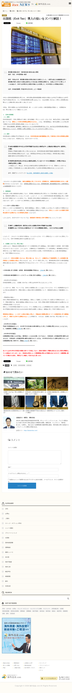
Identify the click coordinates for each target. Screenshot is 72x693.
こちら (42, 270)
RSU (3, 608)
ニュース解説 (9, 528)
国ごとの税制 (6, 665)
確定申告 (7, 571)
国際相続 (7, 547)
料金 (4, 667)
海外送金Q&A (27, 665)
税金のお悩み (6, 663)
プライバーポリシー (44, 665)
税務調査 (7, 576)
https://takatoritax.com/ (30, 430)
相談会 (53, 611)
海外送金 (42, 611)
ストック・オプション (23, 608)
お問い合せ (16, 665)
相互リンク (42, 667)
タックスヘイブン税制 (36, 608)
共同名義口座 (55, 608)
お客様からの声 (28, 663)
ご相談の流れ (17, 667)
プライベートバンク (11, 533)
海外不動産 (8, 562)
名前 (9, 467)
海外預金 (48, 611)
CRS (6, 509)
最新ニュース (9, 552)
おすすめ (8, 608)
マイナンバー (46, 608)
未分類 (7, 557)
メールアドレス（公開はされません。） (18, 473)
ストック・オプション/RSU (13, 523)
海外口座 (7, 566)
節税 (3, 613)
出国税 (4, 15)
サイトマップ (42, 663)
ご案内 (7, 518)
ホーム (41, 670)
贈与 (6, 581)
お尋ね (7, 513)
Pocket (18, 23)
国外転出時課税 (15, 611)
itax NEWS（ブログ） (30, 667)
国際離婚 (28, 611)
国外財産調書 (21, 365)
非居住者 (29, 365)
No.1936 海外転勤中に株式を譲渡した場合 (40, 173)
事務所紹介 (16, 663)
